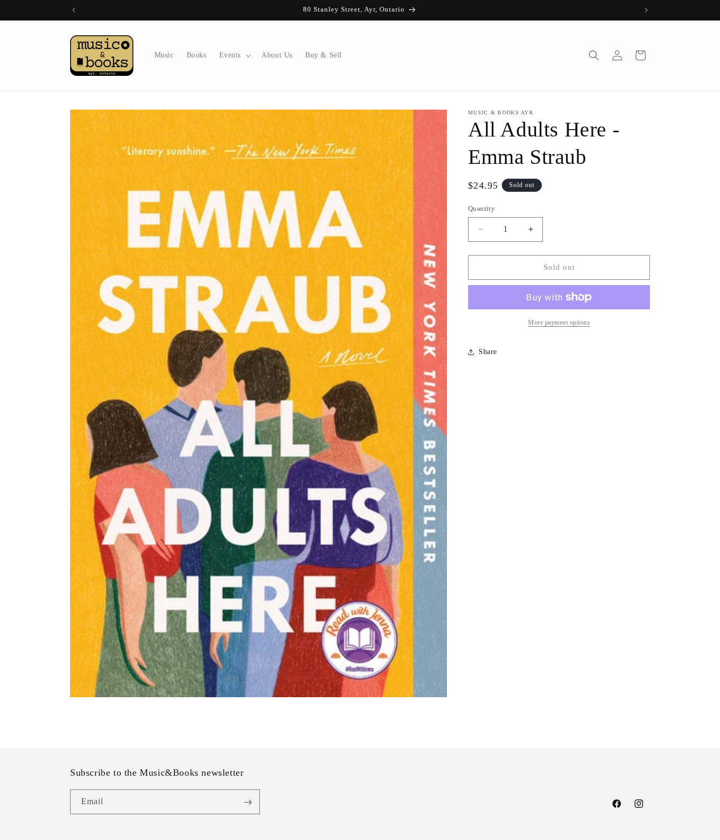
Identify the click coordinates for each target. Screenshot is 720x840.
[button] (234, 55)
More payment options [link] (559, 322)
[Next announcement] (646, 10)
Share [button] (488, 352)
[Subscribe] (247, 802)
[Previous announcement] (73, 10)
